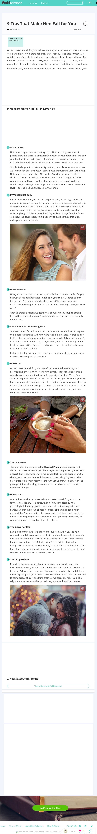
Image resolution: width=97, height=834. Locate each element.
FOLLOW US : (72, 826)
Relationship (15, 29)
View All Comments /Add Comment (48, 686)
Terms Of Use (15, 826)
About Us (33, 3)
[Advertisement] (48, 88)
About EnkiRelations (34, 826)
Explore (44, 3)
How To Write (53, 826)
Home (2, 826)
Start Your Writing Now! (50, 808)
